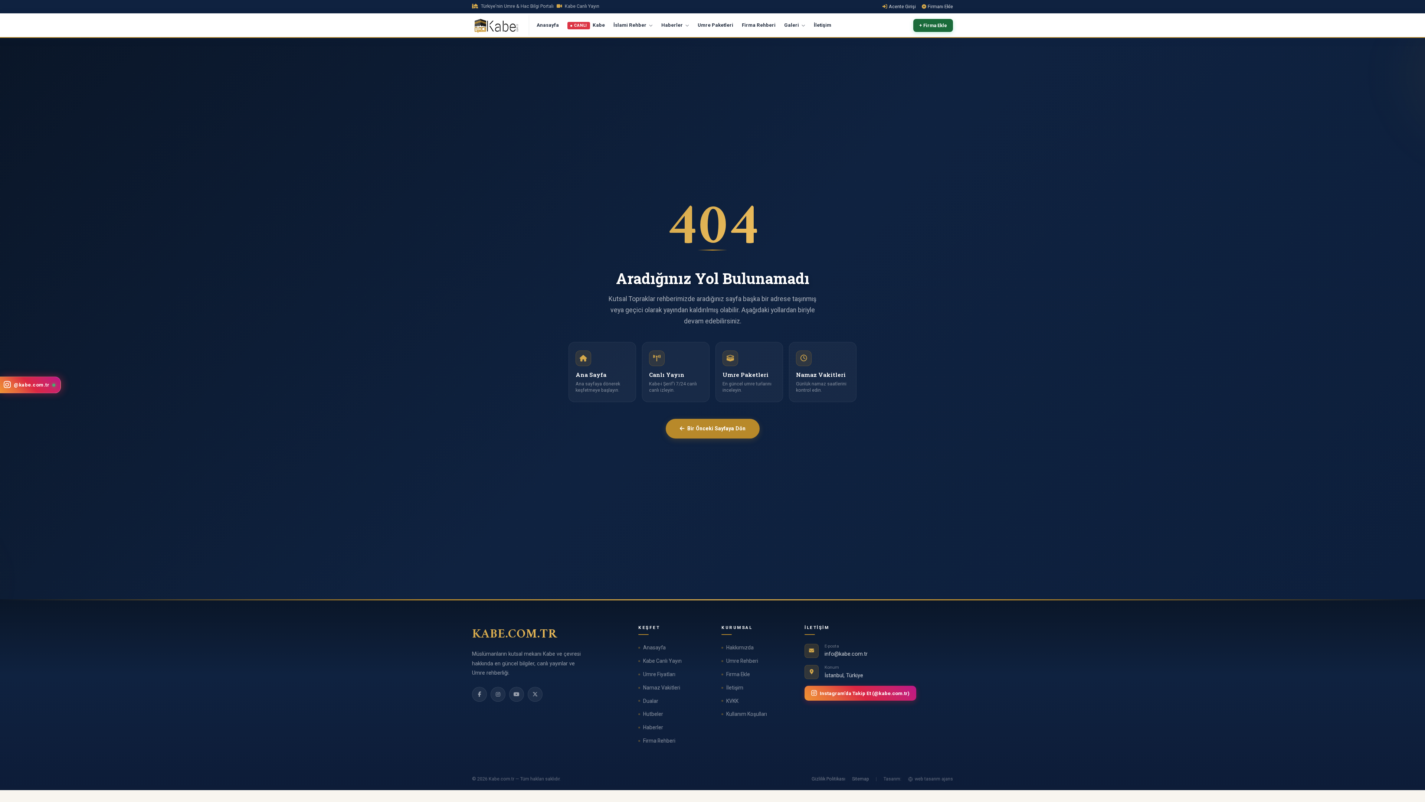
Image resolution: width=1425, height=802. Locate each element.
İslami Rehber (630, 25)
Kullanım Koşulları (746, 714)
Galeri (792, 25)
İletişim (822, 25)
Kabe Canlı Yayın (662, 661)
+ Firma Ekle (933, 25)
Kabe (589, 25)
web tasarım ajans (934, 779)
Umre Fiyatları (659, 674)
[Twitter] (535, 694)
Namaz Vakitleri (661, 688)
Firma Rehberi (759, 25)
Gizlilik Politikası (828, 779)
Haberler (672, 25)
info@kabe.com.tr (846, 654)
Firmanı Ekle (940, 6)
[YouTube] (516, 694)
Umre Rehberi (742, 661)
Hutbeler (653, 714)
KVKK (732, 701)
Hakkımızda (740, 648)
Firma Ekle (738, 674)
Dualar (650, 701)
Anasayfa (548, 25)
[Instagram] (498, 694)
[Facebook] (479, 694)
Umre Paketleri (715, 25)
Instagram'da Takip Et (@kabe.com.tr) (865, 693)
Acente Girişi (902, 6)
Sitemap (860, 779)
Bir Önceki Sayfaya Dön (716, 428)
